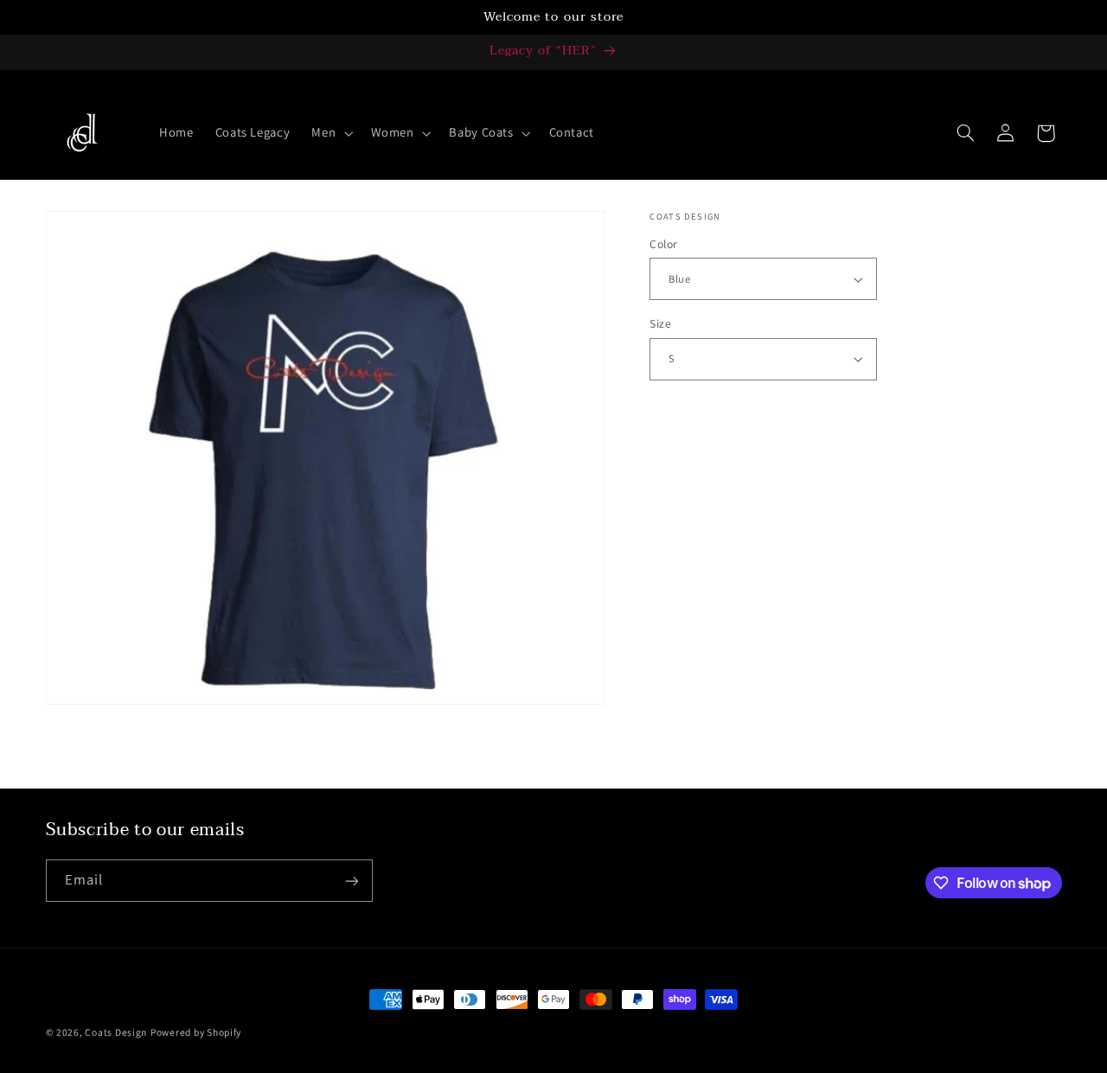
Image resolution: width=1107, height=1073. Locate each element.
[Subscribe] (351, 880)
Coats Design (116, 1031)
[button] (331, 133)
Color (663, 244)
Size (660, 323)
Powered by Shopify (195, 1031)
